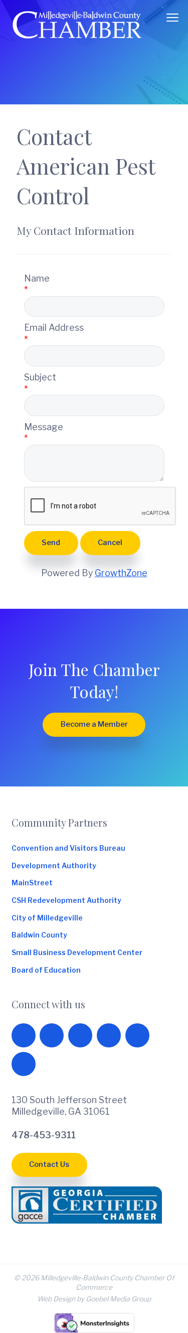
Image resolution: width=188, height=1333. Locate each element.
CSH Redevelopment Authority (66, 900)
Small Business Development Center (77, 953)
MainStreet (32, 883)
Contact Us (49, 1164)
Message (43, 427)
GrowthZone (121, 573)
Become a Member (94, 724)
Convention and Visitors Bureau (68, 848)
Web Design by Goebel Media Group (94, 1299)
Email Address (54, 327)
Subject (40, 377)
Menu (172, 17)
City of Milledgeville (47, 918)
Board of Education (46, 970)
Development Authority (54, 866)
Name (37, 278)
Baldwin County (39, 935)
